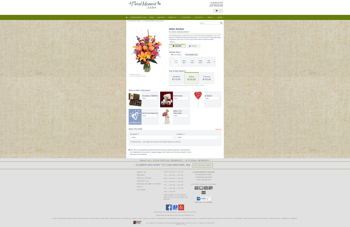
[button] (218, 10)
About (210, 17)
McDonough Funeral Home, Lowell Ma (136, 218)
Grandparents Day (138, 17)
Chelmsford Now (174, 218)
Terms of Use (181, 224)
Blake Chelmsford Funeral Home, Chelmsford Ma (70, 218)
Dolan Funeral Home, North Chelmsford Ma (105, 218)
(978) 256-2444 (218, 6)
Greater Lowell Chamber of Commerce (283, 218)
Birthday (161, 17)
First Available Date (191, 55)
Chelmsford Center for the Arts (210, 218)
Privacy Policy (191, 223)
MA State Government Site (184, 215)
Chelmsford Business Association (255, 218)
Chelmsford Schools (189, 218)
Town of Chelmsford (159, 218)
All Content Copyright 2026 (157, 223)
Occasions (185, 17)
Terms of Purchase (206, 223)
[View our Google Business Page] (175, 210)
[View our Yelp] (181, 210)
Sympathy (172, 17)
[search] (221, 23)
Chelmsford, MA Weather (165, 215)
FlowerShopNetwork (176, 223)
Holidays (199, 17)
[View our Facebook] (169, 210)
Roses (151, 17)
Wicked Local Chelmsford (232, 218)
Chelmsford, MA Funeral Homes (164, 212)
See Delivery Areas (202, 165)
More (220, 17)
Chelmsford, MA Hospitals (187, 212)
